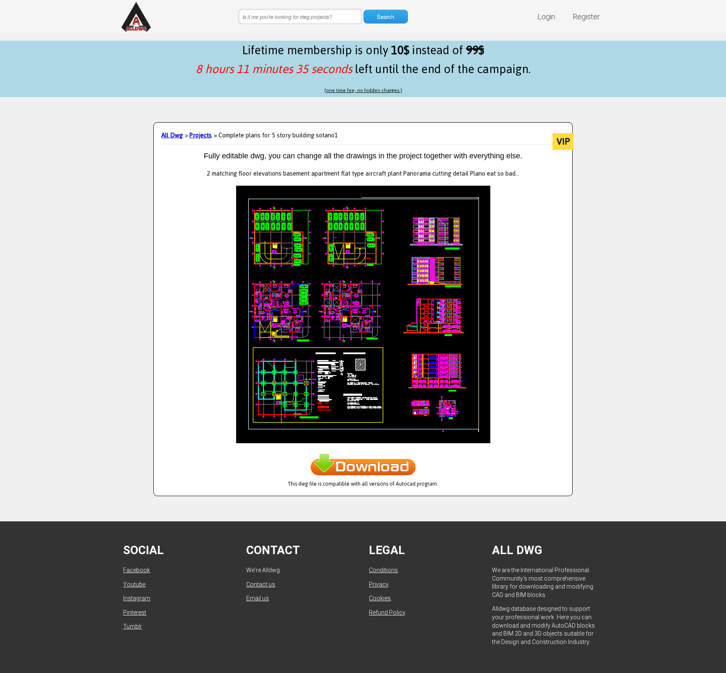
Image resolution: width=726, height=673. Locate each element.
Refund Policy (387, 612)
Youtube (134, 584)
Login (546, 16)
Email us (257, 598)
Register (586, 16)
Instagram (136, 598)
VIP (563, 141)
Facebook (136, 570)
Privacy (378, 584)
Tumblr (132, 626)
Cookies (380, 598)
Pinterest (134, 612)
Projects (200, 135)
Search (385, 17)
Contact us (260, 584)
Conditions (383, 570)
